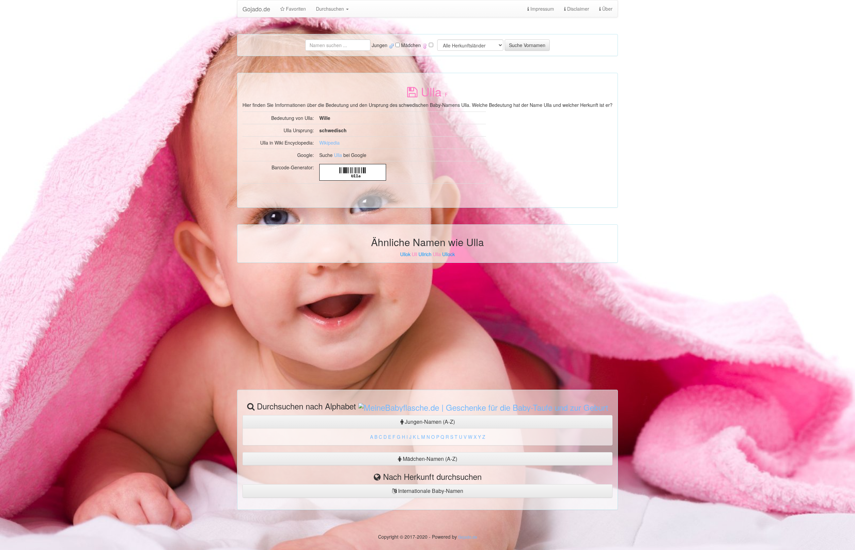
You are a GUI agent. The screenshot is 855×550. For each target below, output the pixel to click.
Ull (414, 254)
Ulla (338, 155)
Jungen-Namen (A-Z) (429, 421)
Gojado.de (256, 8)
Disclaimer (577, 8)
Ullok (405, 254)
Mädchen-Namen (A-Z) (429, 459)
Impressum (541, 8)
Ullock (448, 254)
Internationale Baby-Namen (430, 491)
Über (607, 8)
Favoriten (295, 8)
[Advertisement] (427, 326)
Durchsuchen (330, 8)
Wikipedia (329, 142)
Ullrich (425, 254)
